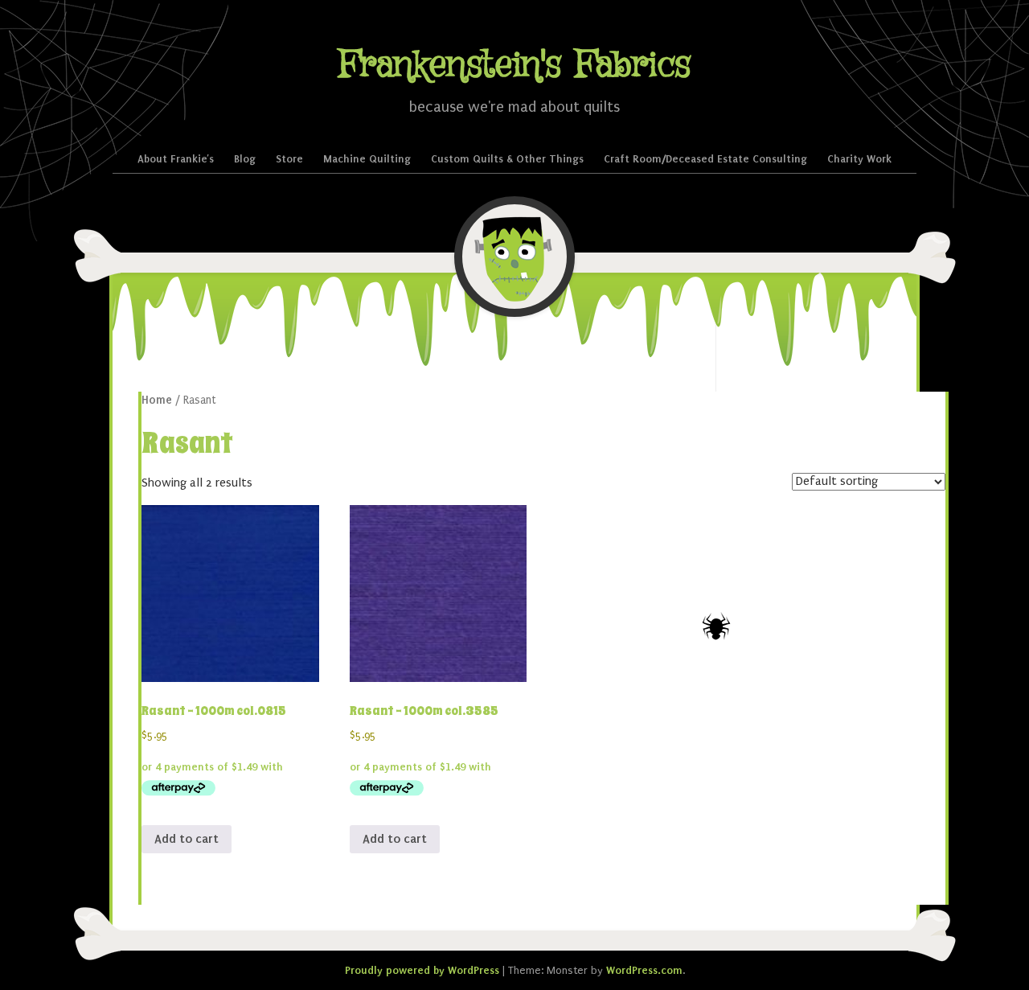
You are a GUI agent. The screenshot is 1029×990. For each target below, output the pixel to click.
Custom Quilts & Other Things (507, 159)
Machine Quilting (367, 159)
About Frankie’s (175, 159)
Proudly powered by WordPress (422, 970)
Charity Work (859, 159)
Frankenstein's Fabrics (514, 65)
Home (156, 400)
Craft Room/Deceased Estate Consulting (705, 159)
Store (289, 159)
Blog (245, 159)
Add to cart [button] (186, 839)
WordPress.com (644, 970)
